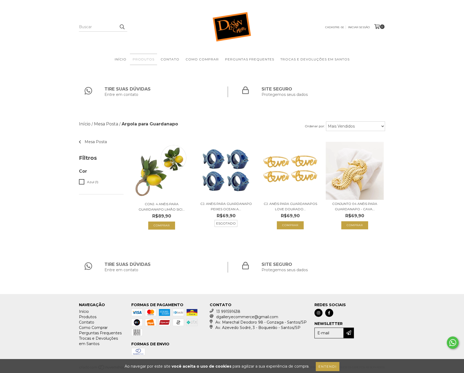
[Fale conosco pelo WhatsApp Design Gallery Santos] (453, 342)
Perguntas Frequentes (249, 59)
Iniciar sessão (359, 27)
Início (120, 59)
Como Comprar (202, 59)
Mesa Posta (106, 123)
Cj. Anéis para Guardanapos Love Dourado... (290, 206)
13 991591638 (228, 311)
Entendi (327, 366)
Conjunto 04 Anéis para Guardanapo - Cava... (354, 206)
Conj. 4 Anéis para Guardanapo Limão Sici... (162, 206)
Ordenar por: (315, 126)
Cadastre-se (334, 27)
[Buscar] (122, 27)
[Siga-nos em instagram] (318, 313)
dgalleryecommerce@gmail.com (247, 316)
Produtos (143, 59)
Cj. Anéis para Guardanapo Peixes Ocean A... (226, 206)
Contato (170, 59)
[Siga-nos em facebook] (329, 313)
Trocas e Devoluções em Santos (315, 59)
